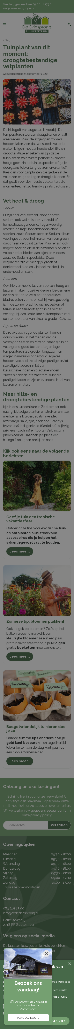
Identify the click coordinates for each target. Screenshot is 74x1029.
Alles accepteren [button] (53, 1021)
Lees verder (60, 990)
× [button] (69, 964)
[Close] (46, 953)
